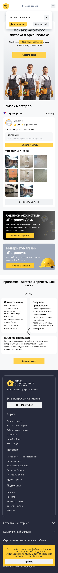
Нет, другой (41, 24)
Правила (11, 496)
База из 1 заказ (14, 421)
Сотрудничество (15, 506)
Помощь (11, 492)
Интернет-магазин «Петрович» (22, 456)
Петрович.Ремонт (15, 474)
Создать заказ (29, 54)
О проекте (12, 434)
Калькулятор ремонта (17, 465)
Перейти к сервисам (20, 235)
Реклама (11, 510)
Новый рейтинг (14, 439)
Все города (12, 443)
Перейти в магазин (20, 265)
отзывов (33, 124)
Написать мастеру (29, 144)
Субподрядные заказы (17, 430)
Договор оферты (15, 501)
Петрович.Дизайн (15, 470)
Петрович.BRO (14, 461)
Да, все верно (17, 24)
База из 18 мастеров (17, 425)
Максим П (18, 120)
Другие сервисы (14, 479)
